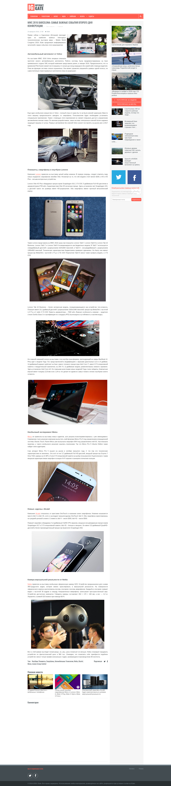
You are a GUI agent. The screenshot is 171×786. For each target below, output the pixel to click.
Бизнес (56, 16)
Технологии (34, 16)
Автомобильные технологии (64, 661)
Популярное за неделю (127, 100)
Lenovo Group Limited (39, 664)
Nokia (30, 584)
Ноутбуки (35, 661)
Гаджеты (91, 16)
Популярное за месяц (126, 104)
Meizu (30, 436)
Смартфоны (50, 661)
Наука (64, 16)
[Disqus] (68, 730)
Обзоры (82, 16)
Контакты (131, 769)
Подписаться (136, 199)
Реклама (141, 769)
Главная (60, 26)
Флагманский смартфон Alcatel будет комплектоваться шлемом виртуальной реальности (94, 692)
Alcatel (38, 513)
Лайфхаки (73, 16)
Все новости (51, 26)
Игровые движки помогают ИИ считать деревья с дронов (133, 150)
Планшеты (42, 661)
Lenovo (38, 174)
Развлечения (46, 16)
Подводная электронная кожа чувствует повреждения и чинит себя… (126, 138)
